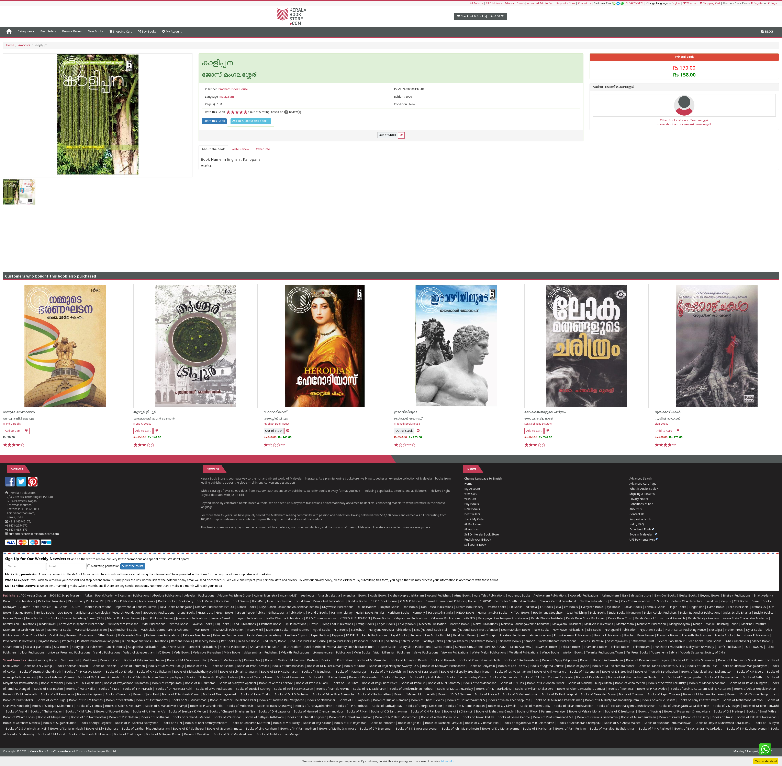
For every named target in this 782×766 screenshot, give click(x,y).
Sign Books (661, 424)
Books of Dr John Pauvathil (761, 706)
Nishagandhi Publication (620, 630)
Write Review (240, 149)
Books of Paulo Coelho (256, 694)
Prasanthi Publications (696, 635)
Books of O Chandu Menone (191, 717)
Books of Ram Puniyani (570, 729)
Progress (68, 641)
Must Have (89, 660)
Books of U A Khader (119, 672)
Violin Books (362, 653)
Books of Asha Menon (630, 683)
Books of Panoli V (412, 683)
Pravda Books (724, 635)
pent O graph (487, 635)
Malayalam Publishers (566, 624)
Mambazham (625, 624)
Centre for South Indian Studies (515, 601)
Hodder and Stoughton (548, 613)
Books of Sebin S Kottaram (123, 706)
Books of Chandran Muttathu (250, 723)
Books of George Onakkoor (423, 706)
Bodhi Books (166, 601)
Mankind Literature (754, 624)
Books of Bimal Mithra (761, 712)
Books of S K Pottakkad (337, 660)
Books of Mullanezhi (240, 706)
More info (447, 761)
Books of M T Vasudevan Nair (187, 660)
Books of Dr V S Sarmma (454, 694)
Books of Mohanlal (621, 689)
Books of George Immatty (224, 729)
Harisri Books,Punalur (370, 613)
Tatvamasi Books (546, 647)
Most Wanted (70, 660)
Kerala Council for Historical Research (660, 618)
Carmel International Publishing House (451, 601)
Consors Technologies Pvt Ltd (96, 751)
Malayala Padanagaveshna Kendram (525, 624)
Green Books (225, 613)
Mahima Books (459, 624)
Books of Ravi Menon (590, 677)
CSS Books (741, 601)
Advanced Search (515, 3)
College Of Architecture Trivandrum (694, 601)
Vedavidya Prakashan (207, 653)
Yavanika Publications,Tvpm (604, 653)
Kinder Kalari (47, 624)
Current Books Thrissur (35, 607)
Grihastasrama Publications (286, 613)
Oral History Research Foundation (71, 635)
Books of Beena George (514, 717)
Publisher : (226, 89)
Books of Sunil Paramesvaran (293, 689)
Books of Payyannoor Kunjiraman (126, 683)
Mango (697, 624)
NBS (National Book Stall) (431, 630)
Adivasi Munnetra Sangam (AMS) (275, 596)
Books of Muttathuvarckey (455, 689)
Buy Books (148, 32)
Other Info (263, 149)
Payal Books (399, 635)
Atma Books (462, 596)
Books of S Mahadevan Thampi (166, 706)
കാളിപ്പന (217, 64)
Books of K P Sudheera (188, 729)
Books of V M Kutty (286, 723)
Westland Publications (524, 653)
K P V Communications (321, 618)
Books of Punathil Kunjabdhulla (479, 660)
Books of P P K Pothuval (351, 706)
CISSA (614, 601)
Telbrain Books (571, 647)
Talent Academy (520, 647)
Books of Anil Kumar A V (550, 672)
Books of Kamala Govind (332, 689)
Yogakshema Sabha (664, 653)
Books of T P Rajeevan (354, 700)
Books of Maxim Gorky (535, 706)
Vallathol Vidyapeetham (139, 653)
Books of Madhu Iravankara (337, 729)
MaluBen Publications (598, 624)
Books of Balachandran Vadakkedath (698, 729)
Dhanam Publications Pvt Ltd (214, 607)
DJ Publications (367, 607)
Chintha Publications (593, 601)
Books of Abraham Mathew (21, 723)
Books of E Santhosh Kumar (181, 694)
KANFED (469, 618)
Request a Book (566, 3)
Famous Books (655, 607)
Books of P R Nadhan (123, 717)
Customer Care (618, 3)
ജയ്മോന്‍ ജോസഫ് (408, 419)
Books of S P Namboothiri (88, 717)
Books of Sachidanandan (479, 683)
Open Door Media (34, 635)
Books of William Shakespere (534, 689)
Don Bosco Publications (437, 607)
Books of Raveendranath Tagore (647, 660)
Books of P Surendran (584, 672)
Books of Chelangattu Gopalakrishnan (684, 706)
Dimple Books (246, 607)
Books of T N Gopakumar (83, 683)
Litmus (314, 624)
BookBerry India (262, 601)
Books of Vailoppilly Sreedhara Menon (466, 672)
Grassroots (205, 613)
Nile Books (594, 630)
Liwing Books (365, 624)
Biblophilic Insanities (51, 601)
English (676, 3)
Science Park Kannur (671, 641)
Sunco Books (443, 647)
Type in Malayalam (641, 535)
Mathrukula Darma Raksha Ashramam (166, 630)
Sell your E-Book (475, 545)
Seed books (695, 641)
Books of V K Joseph (726, 706)
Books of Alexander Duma (598, 694)
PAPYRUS (352, 635)
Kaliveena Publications (445, 618)
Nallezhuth (358, 630)
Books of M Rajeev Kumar (163, 734)
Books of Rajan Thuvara (664, 694)
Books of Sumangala (503, 677)
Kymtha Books (178, 624)
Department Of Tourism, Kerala (135, 607)
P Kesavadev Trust (130, 635)
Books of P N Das (512, 683)
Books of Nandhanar (321, 700)
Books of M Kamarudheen (638, 717)
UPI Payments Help (642, 540)
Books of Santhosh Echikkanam (89, 734)
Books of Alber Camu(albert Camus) (581, 689)
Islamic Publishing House (123, 618)
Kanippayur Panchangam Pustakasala (503, 618)
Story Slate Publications (415, 647)
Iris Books (52, 618)
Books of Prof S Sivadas (253, 666)
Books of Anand (16, 712)
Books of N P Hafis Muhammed (396, 717)
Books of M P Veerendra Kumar (613, 666)
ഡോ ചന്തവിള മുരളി (538, 419)
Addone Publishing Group (234, 596)
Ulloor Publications (32, 653)
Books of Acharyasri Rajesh (409, 660)
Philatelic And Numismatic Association (525, 635)
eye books (614, 607)
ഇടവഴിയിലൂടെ (405, 412)
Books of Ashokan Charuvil (57, 677)
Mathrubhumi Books (123, 630)
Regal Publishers (340, 641)
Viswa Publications (426, 653)
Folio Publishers (738, 607)
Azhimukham (610, 596)
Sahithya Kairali (433, 641)
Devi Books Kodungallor (176, 607)
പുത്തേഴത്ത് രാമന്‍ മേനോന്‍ (154, 419)
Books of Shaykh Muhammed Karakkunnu (722, 723)
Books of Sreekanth (119, 700)
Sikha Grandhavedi (737, 641)
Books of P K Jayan (766, 723)
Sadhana (392, 641)
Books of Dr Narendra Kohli (173, 689)
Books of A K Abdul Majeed (622, 723)
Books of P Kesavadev (652, 689)
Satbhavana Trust (642, 641)
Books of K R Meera (750, 672)
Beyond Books (710, 596)
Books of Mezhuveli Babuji (166, 666)
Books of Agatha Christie (547, 666)
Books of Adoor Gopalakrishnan (755, 689)
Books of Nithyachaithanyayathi (195, 672)
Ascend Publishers (439, 596)
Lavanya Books (202, 624)
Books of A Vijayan (89, 694)
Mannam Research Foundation (23, 630)
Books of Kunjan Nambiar (390, 700)
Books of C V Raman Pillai (482, 723)
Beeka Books (688, 596)
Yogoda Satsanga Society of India (702, 653)
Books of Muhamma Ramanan (703, 694)
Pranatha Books (668, 635)
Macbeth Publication (432, 624)
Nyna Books (754, 630)
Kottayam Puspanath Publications (81, 624)
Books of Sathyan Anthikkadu (264, 717)
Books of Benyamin (482, 666)
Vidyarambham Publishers (261, 653)
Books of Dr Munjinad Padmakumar (558, 700)
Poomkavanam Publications (572, 635)
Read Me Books (248, 641)
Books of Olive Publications (214, 689)
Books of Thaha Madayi (46, 712)
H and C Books (12, 424)
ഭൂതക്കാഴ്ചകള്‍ (668, 412)
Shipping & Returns (642, 494)
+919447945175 (634, 3)
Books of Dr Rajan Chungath (748, 683)
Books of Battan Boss (702, 666)
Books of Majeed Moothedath (414, 694)
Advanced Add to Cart (540, 3)
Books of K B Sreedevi (617, 672)
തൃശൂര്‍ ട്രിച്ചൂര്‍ (144, 412)
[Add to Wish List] (26, 431)
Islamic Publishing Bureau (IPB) (83, 618)
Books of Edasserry (696, 717)
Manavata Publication (651, 624)
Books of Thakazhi (443, 660)
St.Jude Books (387, 647)
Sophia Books (116, 647)
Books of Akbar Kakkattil (71, 666)
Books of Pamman (132, 666)
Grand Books (186, 613)
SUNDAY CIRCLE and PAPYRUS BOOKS (480, 647)
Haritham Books (398, 613)
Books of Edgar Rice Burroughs (333, 694)
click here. (350, 580)
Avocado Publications (584, 596)
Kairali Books (381, 618)
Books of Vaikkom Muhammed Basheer (291, 660)
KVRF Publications (153, 624)
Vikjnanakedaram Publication (332, 653)
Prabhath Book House (277, 424)
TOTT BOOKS (753, 647)
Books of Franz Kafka (80, 689)
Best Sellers (48, 31)
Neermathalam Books (515, 630)
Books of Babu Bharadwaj (274, 706)
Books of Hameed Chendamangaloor (318, 712)
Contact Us (584, 3)
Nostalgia (715, 630)
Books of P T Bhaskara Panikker (350, 717)
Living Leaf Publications (337, 624)
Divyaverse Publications (337, 607)
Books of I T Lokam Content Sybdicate (547, 677)
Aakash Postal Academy (101, 596)
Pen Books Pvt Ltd (437, 635)
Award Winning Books (42, 660)
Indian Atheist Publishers (660, 613)
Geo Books (65, 613)
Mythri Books (321, 630)
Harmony (419, 613)
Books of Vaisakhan (197, 734)
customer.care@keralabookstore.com (33, 534)
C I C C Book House (384, 601)
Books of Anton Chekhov (275, 683)
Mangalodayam (679, 624)
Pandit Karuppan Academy (263, 635)
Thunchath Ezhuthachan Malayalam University (683, 647)
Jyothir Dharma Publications (284, 618)
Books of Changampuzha (684, 677)
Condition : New (404, 104)
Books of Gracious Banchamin (597, 717)
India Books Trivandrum (625, 613)
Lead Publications (244, 624)
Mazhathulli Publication (228, 630)
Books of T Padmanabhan (722, 677)
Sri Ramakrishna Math (264, 647)
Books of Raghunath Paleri (380, 683)
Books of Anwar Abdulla (478, 717)
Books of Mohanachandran (707, 683)
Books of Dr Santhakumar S (466, 700)
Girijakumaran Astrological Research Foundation (108, 613)
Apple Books (378, 596)
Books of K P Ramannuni (57, 694)
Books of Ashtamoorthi (152, 700)
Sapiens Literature (592, 641)
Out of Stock (387, 135)
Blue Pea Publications (121, 601)
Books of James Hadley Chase (466, 677)
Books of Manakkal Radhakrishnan (612, 729)
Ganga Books (24, 613)
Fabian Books (633, 607)
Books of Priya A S (487, 694)
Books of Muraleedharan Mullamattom (707, 672)
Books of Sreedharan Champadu (579, 723)
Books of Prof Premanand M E (553, 717)
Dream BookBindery (469, 607)
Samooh (529, 641)
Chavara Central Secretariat (558, 601)
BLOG (768, 32)
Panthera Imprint (296, 635)
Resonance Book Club (368, 641)
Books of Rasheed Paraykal (443, 723)
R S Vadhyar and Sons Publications (145, 641)
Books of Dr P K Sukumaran (279, 672)
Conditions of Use (641, 504)
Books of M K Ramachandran (464, 706)
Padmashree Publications (163, 635)
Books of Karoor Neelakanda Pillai (233, 700)
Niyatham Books (651, 630)
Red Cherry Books (275, 641)
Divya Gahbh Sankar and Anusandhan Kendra (289, 607)
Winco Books (550, 653)
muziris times (300, 630)
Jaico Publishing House (158, 618)
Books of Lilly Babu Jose (102, 729)
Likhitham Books (270, 624)
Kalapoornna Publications (410, 618)
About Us (635, 509)
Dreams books (496, 607)
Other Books (106, 635)
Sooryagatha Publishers (87, 647)
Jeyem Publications (249, 618)
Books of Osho (110, 660)
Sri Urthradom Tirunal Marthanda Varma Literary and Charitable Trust (329, 647)
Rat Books (228, 641)
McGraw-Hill (255, 630)
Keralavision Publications (19, 624)
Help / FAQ (636, 524)
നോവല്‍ (24, 45)
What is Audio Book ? (643, 489)
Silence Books (761, 641)
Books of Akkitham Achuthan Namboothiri (636, 677)
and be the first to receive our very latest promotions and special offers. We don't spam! (97, 559)
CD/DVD (485, 601)
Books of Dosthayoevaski (220, 694)
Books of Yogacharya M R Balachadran (528, 723)
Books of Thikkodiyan (128, 734)
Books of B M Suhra (345, 683)
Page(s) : (213, 104)
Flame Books (716, 607)
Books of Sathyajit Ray (387, 706)
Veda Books (182, 653)
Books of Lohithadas (155, 717)
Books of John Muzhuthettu (460, 729)
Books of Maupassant (52, 717)
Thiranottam (641, 647)
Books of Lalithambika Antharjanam (146, 729)
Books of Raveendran (291, 677)
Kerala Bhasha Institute (538, 424)
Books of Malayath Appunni (237, 683)
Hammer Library (342, 613)
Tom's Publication (729, 647)
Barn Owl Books (665, 596)
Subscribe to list (132, 566)
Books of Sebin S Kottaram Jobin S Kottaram (700, 689)
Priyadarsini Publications (19, 641)
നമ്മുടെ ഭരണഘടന (19, 412)
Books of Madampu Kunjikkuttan (590, 683)
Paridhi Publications (374, 635)
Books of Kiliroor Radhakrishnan (601, 660)
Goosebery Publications (158, 613)
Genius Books (45, 613)
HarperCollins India (440, 613)
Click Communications (635, 601)
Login (774, 3)
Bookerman (284, 601)
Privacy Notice (639, 499)
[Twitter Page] (21, 485)
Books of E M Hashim (48, 689)
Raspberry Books (206, 641)
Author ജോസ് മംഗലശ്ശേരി (613, 87)
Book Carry (185, 601)
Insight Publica (763, 613)
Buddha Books (357, 601)
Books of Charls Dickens (427, 700)
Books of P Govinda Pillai (206, 706)
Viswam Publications (455, 653)
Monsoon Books (277, 630)
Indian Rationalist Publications (700, 613)
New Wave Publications (568, 630)
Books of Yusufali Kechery (253, 689)
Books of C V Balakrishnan (388, 672)
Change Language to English (483, 479)
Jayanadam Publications (192, 618)
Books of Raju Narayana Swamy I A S (394, 666)
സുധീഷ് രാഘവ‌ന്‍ (667, 419)
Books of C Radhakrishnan (521, 660)
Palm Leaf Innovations (228, 635)
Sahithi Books (410, 641)
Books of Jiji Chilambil (458, 712)
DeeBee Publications (97, 607)
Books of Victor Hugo (51, 700)
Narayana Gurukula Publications (390, 630)
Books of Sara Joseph (423, 672)
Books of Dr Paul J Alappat (559, 694)
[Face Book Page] (10, 485)
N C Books (341, 630)
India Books (598, 613)
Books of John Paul (146, 694)
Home (10, 45)
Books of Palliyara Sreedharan (144, 660)
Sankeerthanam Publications (557, 641)
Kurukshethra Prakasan (123, 624)
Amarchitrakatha (329, 596)
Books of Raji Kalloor (317, 723)
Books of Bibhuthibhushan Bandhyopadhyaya (153, 677)
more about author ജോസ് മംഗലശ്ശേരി (684, 124)
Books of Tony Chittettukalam (699, 700)
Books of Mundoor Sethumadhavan (667, 723)
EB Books (515, 607)
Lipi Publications (295, 624)
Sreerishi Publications (203, 647)
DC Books (60, 607)
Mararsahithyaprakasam (91, 630)
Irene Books (34, 618)
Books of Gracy (669, 717)
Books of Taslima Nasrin (257, 677)
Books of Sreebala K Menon (187, 712)
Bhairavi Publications (736, 596)
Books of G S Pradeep (728, 712)
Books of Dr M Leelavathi (20, 694)
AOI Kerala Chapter (33, 596)
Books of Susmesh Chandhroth (40, 672)
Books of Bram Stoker (18, 700)
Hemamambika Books (492, 613)
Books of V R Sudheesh (316, 672)
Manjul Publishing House (722, 624)
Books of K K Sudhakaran (153, 672)
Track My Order (474, 519)
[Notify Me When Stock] (401, 135)
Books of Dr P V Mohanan (292, 694)
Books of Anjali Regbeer (95, 723)
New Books (95, 31)
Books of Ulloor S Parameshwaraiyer (541, 712)
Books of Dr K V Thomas (86, 700)
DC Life (75, 607)
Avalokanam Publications (550, 596)
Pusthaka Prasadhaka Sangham (98, 641)
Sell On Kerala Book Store (481, 535)
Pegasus (416, 635)
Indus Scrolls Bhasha (737, 613)
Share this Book (214, 121)
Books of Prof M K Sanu (312, 683)
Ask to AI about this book (249, 121)
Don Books (410, 607)
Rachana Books (181, 641)
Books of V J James (89, 706)
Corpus (726, 601)
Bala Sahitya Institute (636, 596)
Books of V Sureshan (227, 717)
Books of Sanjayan (393, 677)
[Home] (9, 32)
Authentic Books (519, 596)
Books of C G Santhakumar (389, 712)
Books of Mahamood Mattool (743, 700)
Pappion (337, 635)
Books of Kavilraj (649, 712)
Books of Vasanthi (117, 694)
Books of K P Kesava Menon (83, 672)
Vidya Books (232, 653)
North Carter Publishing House (685, 630)
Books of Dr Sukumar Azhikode (98, 677)
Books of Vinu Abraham (261, 729)
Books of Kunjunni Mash (66, 729)
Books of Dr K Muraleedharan (233, 734)
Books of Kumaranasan (288, 666)
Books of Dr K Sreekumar (324, 666)
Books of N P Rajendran (350, 723)
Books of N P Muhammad (189, 700)
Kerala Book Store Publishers (585, 618)
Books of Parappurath (167, 683)
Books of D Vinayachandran (313, 706)
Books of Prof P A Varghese (327, 677)
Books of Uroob (354, 666)
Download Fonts (640, 529)
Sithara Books (12, 647)
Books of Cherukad (631, 694)
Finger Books (677, 607)
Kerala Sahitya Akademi (703, 618)
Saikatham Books (483, 641)
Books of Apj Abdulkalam (426, 677)
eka (558, 607)
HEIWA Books (465, 613)
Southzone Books (173, 647)
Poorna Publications (607, 635)
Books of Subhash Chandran (239, 672)
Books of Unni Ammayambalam (206, 723)
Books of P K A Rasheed (655, 729)
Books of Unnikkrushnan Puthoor (411, 689)
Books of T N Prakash (137, 689)
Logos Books (386, 624)
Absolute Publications (166, 596)
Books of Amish (723, 717)
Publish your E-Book (477, 540)
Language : (219, 97)
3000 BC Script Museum (65, 596)
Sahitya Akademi (457, 641)
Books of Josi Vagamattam (513, 672)
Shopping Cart (711, 3)
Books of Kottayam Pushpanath (443, 666)
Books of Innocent (382, 723)
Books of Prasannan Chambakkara (687, 712)
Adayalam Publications (199, 596)
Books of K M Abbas (79, 712)
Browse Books (72, 31)
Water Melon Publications (489, 653)
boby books (147, 601)
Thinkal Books (620, 647)
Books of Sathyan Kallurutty (667, 683)
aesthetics (307, 596)
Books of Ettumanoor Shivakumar (740, 660)
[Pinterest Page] (33, 485)
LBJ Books (222, 624)
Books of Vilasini (52, 683)
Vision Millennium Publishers (392, 653)
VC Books (164, 653)
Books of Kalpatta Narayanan (757, 717)
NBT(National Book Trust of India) (475, 630)
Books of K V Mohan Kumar (545, 683)
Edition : (403, 97)
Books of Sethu (753, 677)
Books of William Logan (19, 717)
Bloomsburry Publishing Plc (86, 601)
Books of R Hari (357, 712)
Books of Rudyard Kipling (112, 712)
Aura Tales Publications (489, 596)
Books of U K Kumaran (200, 683)
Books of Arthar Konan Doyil (440, 717)
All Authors (476, 3)
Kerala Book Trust (620, 618)
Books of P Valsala (104, 666)
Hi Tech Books (520, 613)
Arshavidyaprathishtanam (407, 596)
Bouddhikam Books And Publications (320, 601)
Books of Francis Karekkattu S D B (661, 666)
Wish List (691, 3)
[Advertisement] (391, 235)
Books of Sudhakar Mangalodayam (743, 666)
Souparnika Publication (143, 647)
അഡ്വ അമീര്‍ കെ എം (18, 419)
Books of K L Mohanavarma (501, 729)
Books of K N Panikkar (426, 712)
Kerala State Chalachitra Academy (745, 618)
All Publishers (494, 3)
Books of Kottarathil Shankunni (694, 660)
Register (758, 3)
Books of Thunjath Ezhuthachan (656, 672)
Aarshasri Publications (134, 596)
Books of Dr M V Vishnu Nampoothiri (752, 694)
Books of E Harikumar (537, 729)
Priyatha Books (48, 641)
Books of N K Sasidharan (369, 689)
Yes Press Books (637, 653)
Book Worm (241, 601)
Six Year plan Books (38, 647)
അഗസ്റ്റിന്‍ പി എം (276, 419)
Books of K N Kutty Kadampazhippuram (612, 700)
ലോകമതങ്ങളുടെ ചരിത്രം (545, 412)
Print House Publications (752, 635)
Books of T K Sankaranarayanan (416, 729)
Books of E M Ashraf (51, 734)
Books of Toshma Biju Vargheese (281, 700)
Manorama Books (59, 630)
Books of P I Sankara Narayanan (136, 723)
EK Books (546, 607)
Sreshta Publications (233, 647)
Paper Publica (320, 635)
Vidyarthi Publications (295, 653)
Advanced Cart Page (642, 484)
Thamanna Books (595, 647)
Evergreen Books (592, 607)
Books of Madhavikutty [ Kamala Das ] (236, 660)
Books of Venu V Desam (658, 700)
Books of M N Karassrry (444, 683)
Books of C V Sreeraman (376, 729)
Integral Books (13, 618)
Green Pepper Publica (251, 613)
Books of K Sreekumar (620, 712)
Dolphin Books (389, 607)
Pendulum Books (464, 635)
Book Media (205, 601)
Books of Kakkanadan (363, 677)
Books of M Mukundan (372, 660)
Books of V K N (197, 666)
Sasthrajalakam (617, 641)
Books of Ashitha (222, 666)
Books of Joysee (578, 666)
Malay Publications (485, 624)
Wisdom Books (573, 653)
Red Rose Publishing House (308, 641)
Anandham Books (355, 596)
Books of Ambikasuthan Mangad (278, 734)
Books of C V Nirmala (502, 706)
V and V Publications (106, 653)
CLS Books (661, 601)
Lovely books (407, 624)
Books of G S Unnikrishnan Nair (26, 729)
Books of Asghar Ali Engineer (306, 717)
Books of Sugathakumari (59, 723)
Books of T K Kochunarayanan (747, 729)
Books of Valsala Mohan (585, 712)
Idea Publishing (577, 613)
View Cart (470, 494)
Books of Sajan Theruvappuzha (509, 700)
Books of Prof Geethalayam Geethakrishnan (625, 706)
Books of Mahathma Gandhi (495, 712)
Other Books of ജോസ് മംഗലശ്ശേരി (684, 120)
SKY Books (61, 647)
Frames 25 (759, 607)
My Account (173, 32)
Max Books (202, 630)
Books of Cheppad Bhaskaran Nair (232, 712)
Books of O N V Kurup (37, 666)
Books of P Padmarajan (351, 672)
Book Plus (222, 601)
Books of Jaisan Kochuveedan (573, 706)
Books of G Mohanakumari (520, 694)
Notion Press (734, 630)
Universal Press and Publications (69, 653)
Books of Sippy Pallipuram (559, 660)
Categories (25, 31)
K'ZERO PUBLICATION (355, 618)
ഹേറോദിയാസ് (275, 412)
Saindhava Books (509, 641)
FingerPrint (696, 607)
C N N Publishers (411, 601)
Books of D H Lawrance (274, 712)
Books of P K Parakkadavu (494, 689)
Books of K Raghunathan (374, 694)
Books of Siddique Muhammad (52, 706)
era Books (571, 607)
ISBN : (409, 89)
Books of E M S (108, 689)
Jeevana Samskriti (222, 618)
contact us (217, 580)
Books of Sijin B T (410, 723)
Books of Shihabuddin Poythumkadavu (212, 677)
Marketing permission (105, 566)
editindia (531, 607)
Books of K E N (171, 723)
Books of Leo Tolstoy (512, 666)
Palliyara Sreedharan (196, 635)
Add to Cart (12, 431)
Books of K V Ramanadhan (298, 729)
